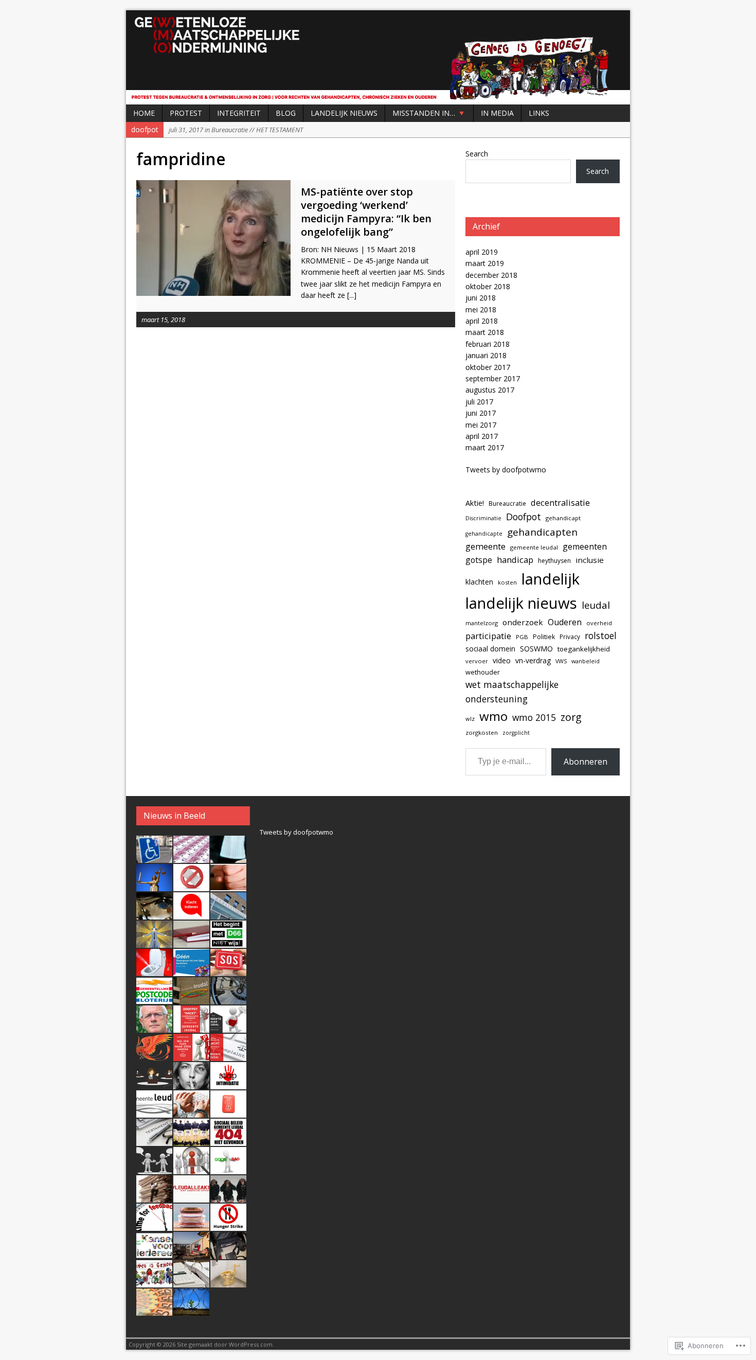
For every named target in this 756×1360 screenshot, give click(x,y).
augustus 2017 (489, 390)
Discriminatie (483, 518)
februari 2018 (487, 344)
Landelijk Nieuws (344, 113)
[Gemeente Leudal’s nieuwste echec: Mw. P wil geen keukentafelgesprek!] (191, 1168)
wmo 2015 (534, 717)
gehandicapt (563, 518)
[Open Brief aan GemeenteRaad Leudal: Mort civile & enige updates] (228, 1027)
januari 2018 (486, 355)
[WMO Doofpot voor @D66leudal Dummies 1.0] (154, 1253)
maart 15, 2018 (163, 319)
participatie (488, 636)
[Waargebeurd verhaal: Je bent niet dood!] (154, 1055)
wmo (493, 716)
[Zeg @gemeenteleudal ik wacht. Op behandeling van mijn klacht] (191, 914)
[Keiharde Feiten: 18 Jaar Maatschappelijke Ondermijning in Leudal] (154, 1281)
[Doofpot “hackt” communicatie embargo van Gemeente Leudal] (191, 1027)
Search (476, 153)
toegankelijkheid (583, 648)
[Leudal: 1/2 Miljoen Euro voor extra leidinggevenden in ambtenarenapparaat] (191, 1225)
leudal (596, 604)
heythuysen (554, 560)
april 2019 (481, 252)
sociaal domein (490, 648)
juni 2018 (480, 298)
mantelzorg (481, 623)
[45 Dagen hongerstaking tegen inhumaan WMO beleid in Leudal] (228, 1225)
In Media (497, 113)
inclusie (589, 560)
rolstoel (601, 636)
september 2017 (492, 378)
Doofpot (523, 516)
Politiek (544, 636)
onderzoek (522, 622)
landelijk (550, 579)
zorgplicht (516, 732)
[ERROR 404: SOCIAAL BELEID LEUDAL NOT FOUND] (228, 1140)
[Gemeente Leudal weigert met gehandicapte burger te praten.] (191, 1055)
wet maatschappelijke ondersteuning (512, 691)
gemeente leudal (534, 547)
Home (144, 113)
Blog (286, 113)
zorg (571, 717)
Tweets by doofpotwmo (505, 469)
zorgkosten (481, 732)
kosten (507, 582)
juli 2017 (479, 402)
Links (539, 113)
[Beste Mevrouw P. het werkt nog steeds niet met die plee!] (154, 970)
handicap (515, 560)
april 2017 (481, 436)
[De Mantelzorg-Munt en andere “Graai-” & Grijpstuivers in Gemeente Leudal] (228, 1112)
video (502, 660)
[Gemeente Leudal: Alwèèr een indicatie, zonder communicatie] (154, 1083)
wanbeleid (585, 661)
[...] (351, 295)
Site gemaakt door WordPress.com (225, 1344)
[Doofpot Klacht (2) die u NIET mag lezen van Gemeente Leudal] (228, 1197)
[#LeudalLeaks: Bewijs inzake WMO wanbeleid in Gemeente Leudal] (191, 1197)
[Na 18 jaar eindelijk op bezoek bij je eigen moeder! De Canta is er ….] (154, 857)
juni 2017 (480, 413)
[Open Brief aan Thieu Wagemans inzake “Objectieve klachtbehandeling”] (191, 1112)
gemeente (485, 546)
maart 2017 (484, 447)
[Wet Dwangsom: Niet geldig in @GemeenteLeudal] (191, 970)
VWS (561, 661)
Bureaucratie (507, 503)
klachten (479, 582)
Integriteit (239, 113)
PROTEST (186, 113)
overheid (599, 623)
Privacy (570, 636)
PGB (522, 637)
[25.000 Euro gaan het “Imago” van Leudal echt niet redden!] (154, 1310)
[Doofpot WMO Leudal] (378, 57)
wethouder (482, 672)
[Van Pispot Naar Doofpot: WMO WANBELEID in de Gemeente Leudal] (228, 1281)
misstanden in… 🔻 (429, 113)
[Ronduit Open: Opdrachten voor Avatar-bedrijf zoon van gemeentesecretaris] (228, 914)
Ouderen (565, 622)
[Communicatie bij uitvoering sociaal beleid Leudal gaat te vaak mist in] (154, 1168)
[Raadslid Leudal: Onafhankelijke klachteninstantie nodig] (154, 1112)
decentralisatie (560, 502)
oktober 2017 (487, 367)
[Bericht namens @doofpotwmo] (228, 970)
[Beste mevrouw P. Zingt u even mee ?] (191, 1083)
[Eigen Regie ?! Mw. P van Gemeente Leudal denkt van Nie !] (154, 1197)
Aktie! (474, 503)
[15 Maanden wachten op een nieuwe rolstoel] (228, 1253)
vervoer (476, 661)
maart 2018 (484, 332)
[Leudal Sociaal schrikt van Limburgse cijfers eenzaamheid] (191, 998)
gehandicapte (483, 533)
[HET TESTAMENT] (154, 1140)
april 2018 (481, 321)
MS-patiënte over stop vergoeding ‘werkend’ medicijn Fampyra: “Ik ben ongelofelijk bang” (366, 212)
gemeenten (585, 546)
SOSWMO (536, 648)
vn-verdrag (533, 660)
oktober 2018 (487, 286)
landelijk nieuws (521, 603)
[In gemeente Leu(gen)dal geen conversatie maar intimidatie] (228, 1083)
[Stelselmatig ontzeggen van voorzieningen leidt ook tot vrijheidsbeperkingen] (191, 1310)
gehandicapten (542, 532)
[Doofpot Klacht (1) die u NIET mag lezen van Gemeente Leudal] (154, 1225)
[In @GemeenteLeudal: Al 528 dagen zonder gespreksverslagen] (191, 942)
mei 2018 (480, 309)
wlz (470, 718)
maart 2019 (484, 263)
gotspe (478, 560)
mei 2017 (480, 425)
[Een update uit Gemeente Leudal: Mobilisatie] (228, 998)
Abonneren (585, 761)
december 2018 (491, 275)
